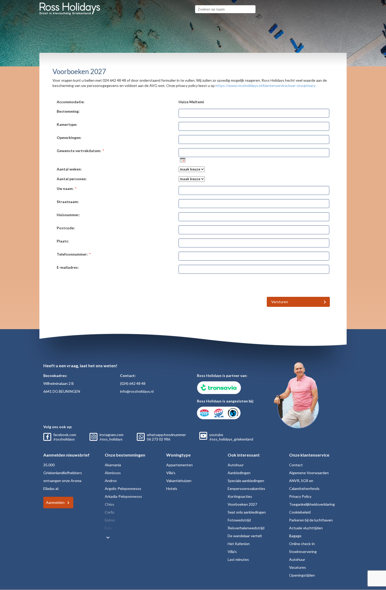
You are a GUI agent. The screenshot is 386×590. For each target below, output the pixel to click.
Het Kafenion (239, 543)
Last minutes (238, 559)
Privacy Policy (300, 496)
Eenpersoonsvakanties (246, 488)
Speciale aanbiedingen (246, 480)
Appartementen (179, 465)
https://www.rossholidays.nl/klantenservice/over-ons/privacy (266, 85)
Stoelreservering (303, 551)
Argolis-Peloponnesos (123, 488)
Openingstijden (302, 575)
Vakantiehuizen (178, 480)
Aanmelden (55, 502)
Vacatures (297, 567)
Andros (111, 480)
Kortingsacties (240, 496)
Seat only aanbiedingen (247, 512)
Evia (108, 528)
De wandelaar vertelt (245, 536)
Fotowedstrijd (239, 520)
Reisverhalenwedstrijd (246, 528)
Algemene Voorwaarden (309, 472)
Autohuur (236, 465)
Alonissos (113, 472)
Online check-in (302, 543)
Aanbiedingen (239, 472)
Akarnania (113, 465)
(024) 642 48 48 (132, 383)
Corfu (109, 512)
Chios (109, 504)
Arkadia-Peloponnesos (123, 496)
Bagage (295, 536)
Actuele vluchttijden (306, 528)
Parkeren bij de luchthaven (311, 520)
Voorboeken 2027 (242, 504)
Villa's (170, 472)
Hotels (171, 488)
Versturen (279, 301)
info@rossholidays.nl (137, 391)
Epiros (110, 520)
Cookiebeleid (300, 512)
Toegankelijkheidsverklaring (312, 504)
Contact (296, 465)
